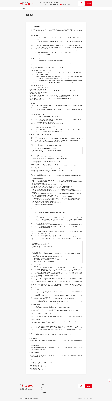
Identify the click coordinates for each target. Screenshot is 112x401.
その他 (57, 2)
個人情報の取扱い (36, 398)
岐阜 (51, 2)
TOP (20, 8)
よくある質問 (43, 392)
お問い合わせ (30, 398)
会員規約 (21, 398)
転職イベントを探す (54, 4)
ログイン (81, 4)
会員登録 (89, 3)
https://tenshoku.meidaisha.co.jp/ (38, 30)
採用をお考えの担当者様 (24, 392)
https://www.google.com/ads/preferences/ (71, 321)
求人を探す (44, 4)
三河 (49, 2)
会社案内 (25, 398)
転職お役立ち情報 (66, 4)
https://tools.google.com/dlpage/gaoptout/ (50, 321)
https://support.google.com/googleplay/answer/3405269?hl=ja (54, 307)
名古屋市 (41, 2)
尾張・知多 (46, 2)
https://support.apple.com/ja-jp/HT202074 (47, 306)
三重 (54, 2)
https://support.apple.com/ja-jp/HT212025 (41, 313)
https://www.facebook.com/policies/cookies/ (45, 322)
